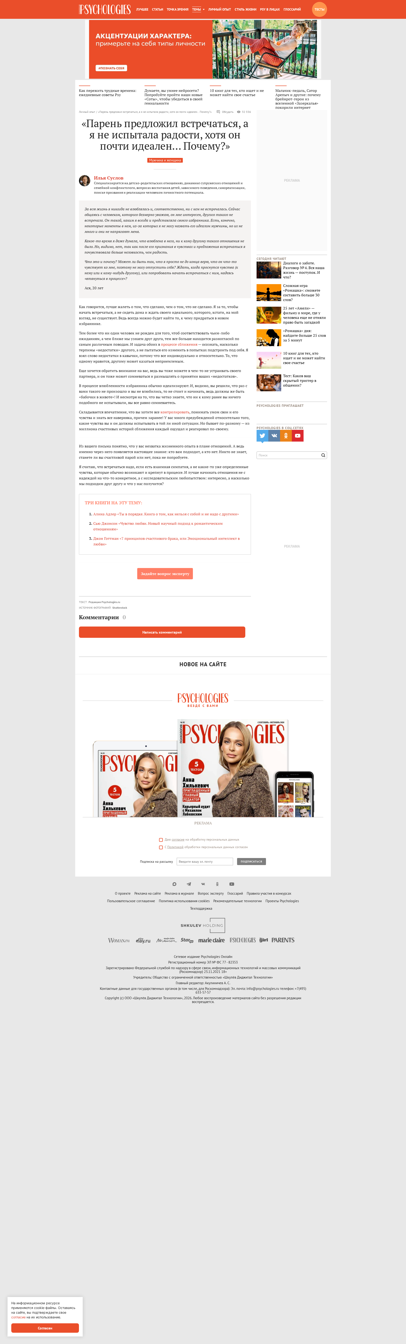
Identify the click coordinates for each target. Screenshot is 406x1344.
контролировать (174, 412)
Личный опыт (219, 9)
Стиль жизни (245, 9)
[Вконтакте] (203, 884)
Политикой (175, 847)
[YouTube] (232, 884)
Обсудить (228, 112)
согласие (178, 839)
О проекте (123, 893)
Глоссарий (292, 9)
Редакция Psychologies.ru (104, 602)
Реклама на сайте (147, 893)
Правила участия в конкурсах (269, 893)
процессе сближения (179, 344)
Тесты (319, 9)
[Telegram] (189, 884)
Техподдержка (201, 908)
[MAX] (174, 884)
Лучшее (142, 9)
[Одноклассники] (217, 884)
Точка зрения (177, 9)
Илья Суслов (108, 178)
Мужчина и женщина (165, 160)
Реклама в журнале (179, 893)
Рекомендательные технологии (237, 901)
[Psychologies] (105, 9)
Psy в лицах (270, 9)
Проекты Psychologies (282, 901)
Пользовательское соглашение (131, 901)
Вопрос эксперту (211, 893)
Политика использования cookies (184, 901)
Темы (196, 9)
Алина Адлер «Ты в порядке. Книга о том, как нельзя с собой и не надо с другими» (166, 514)
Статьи (157, 9)
